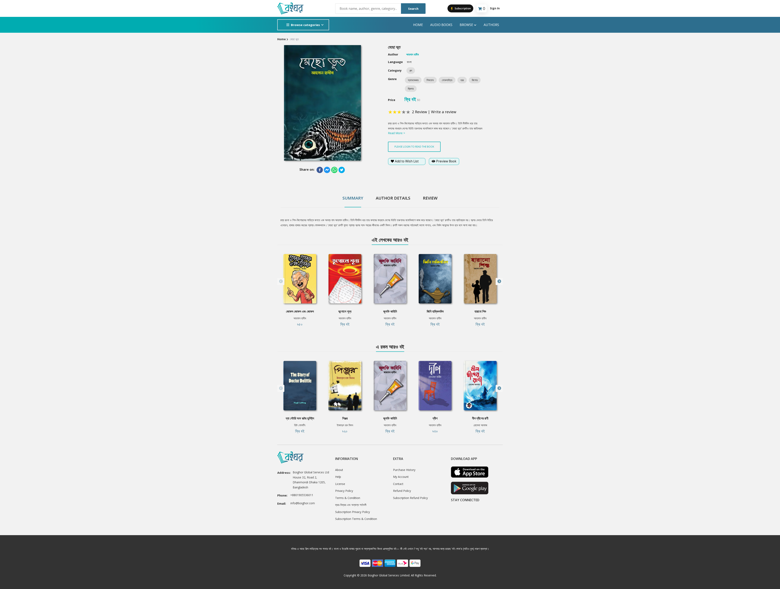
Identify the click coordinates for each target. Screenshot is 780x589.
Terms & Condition (347, 498)
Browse (466, 25)
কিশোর (475, 80)
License (340, 484)
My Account (401, 477)
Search (413, 9)
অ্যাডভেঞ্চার (413, 80)
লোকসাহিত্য (447, 80)
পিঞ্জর (345, 418)
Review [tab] (430, 198)
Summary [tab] (352, 198)
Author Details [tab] (393, 198)
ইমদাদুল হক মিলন (345, 425)
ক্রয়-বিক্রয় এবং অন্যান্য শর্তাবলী (350, 505)
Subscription (462, 8)
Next (499, 281)
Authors (491, 25)
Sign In (495, 8)
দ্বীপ (435, 418)
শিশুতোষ (430, 80)
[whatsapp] (334, 170)
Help (338, 477)
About (339, 470)
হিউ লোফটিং (300, 425)
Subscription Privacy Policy (352, 512)
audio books (441, 25)
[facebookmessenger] (327, 170)
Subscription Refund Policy (410, 498)
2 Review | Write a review (434, 111)
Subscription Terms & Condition (356, 519)
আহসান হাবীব (300, 318)
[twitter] (341, 170)
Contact (398, 484)
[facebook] (319, 170)
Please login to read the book (414, 146)
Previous (280, 281)
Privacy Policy (344, 491)
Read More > (396, 133)
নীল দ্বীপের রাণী (480, 418)
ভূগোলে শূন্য (344, 311)
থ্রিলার (411, 88)
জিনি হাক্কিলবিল (435, 311)
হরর (462, 80)
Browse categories (305, 25)
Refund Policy (402, 491)
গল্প (411, 70)
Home (418, 25)
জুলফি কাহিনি (390, 311)
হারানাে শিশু (480, 311)
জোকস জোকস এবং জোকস (300, 311)
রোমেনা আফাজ (480, 425)
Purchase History (404, 470)
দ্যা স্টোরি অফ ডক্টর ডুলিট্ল (300, 418)
